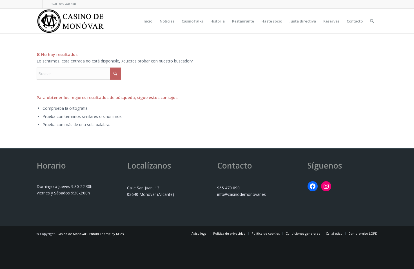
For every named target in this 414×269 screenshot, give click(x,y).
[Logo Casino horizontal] (70, 21)
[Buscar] (371, 21)
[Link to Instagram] (47, 4)
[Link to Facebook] (38, 4)
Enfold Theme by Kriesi (106, 234)
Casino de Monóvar (71, 234)
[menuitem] (147, 21)
